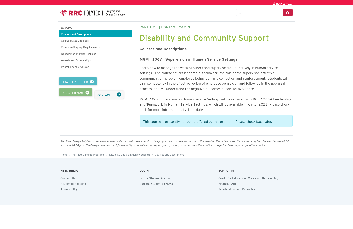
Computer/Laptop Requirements (80, 47)
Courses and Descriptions (76, 34)
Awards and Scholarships (76, 60)
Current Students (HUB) (156, 183)
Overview (66, 27)
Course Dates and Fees (75, 40)
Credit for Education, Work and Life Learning (248, 178)
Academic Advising (73, 183)
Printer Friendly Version (75, 66)
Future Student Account (156, 178)
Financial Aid (227, 183)
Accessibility (69, 189)
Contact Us (67, 178)
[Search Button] (288, 12)
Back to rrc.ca (284, 3)
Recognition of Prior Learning (78, 53)
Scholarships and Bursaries (236, 189)
